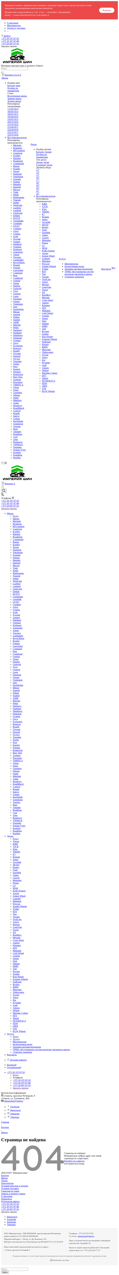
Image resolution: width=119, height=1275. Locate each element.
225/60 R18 (12, 130)
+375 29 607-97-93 (10, 44)
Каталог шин (13, 85)
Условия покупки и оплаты (14, 1186)
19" (37, 185)
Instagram (14, 1113)
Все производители (17, 137)
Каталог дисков (44, 152)
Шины (16, 518)
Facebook (14, 1107)
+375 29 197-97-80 (10, 41)
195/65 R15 (12, 119)
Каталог (5, 1175)
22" (37, 193)
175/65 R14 (12, 109)
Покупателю (7, 1183)
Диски (16, 841)
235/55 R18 (12, 135)
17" (37, 180)
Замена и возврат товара (13, 1193)
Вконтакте (15, 1110)
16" (37, 178)
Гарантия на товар (10, 1191)
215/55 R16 (12, 124)
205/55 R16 (12, 122)
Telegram (14, 1117)
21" (37, 191)
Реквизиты (6, 1199)
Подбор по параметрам (13, 89)
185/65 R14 (12, 111)
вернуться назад (76, 1163)
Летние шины (14, 101)
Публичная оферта (10, 1201)
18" (37, 183)
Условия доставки (10, 1188)
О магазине (6, 1196)
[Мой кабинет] (2, 487)
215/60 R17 (12, 127)
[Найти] (2, 72)
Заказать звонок (9, 508)
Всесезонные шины (17, 96)
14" (37, 172)
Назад (16, 516)
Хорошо (107, 10)
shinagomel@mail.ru (13, 1101)
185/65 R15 (12, 114)
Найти (5, 1272)
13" (37, 170)
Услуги (16, 1039)
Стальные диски (44, 165)
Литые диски (42, 162)
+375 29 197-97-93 (10, 38)
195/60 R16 (12, 117)
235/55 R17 (12, 132)
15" (37, 175)
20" (37, 188)
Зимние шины (14, 98)
